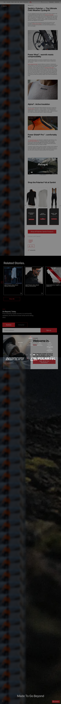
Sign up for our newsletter (44, 361)
